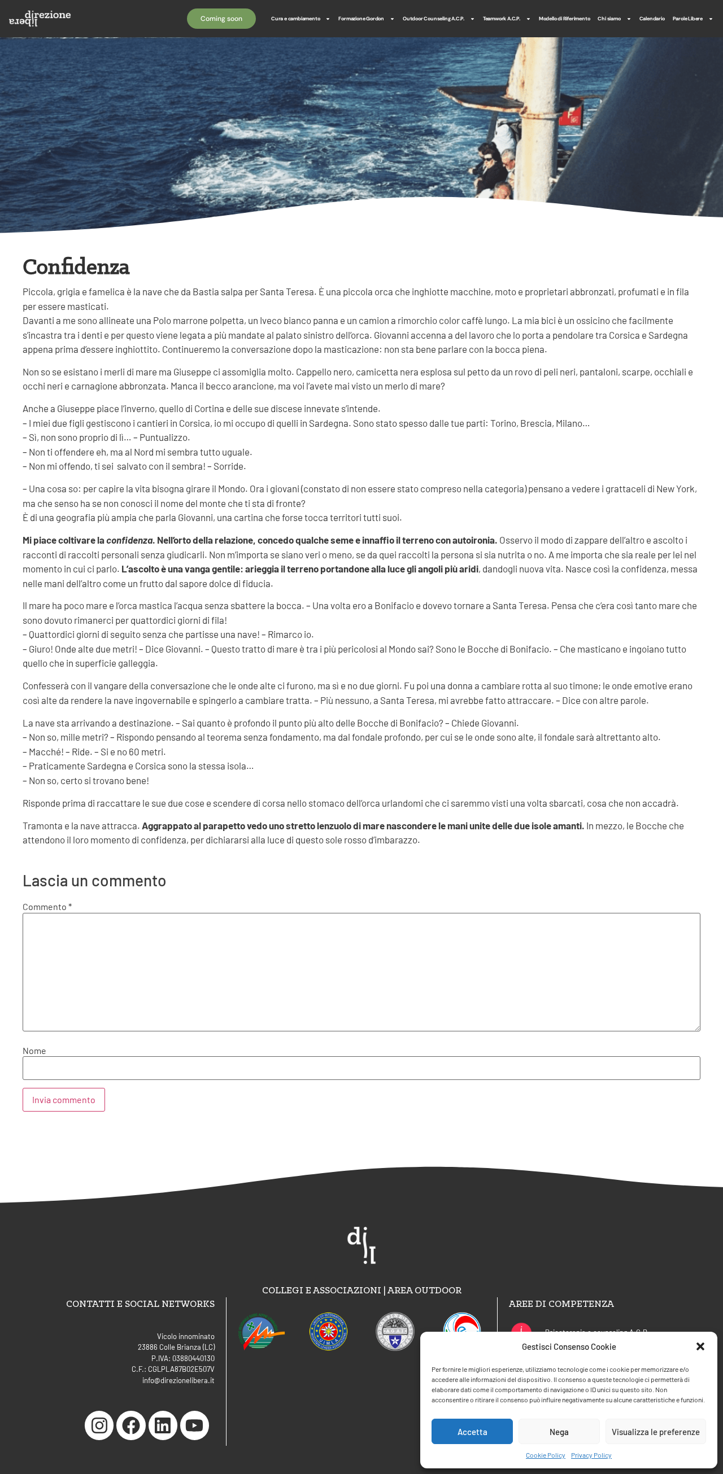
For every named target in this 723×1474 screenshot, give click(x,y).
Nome (34, 1050)
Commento (47, 906)
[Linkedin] (163, 1425)
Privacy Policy (591, 1455)
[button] (700, 1346)
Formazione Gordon (361, 18)
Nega (559, 1432)
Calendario (652, 18)
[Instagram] (99, 1425)
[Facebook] (130, 1425)
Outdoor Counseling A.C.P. (433, 18)
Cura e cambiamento (295, 18)
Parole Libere (688, 18)
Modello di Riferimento (564, 18)
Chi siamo (609, 18)
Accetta (472, 1432)
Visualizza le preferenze (656, 1432)
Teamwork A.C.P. (501, 18)
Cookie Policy (545, 1455)
